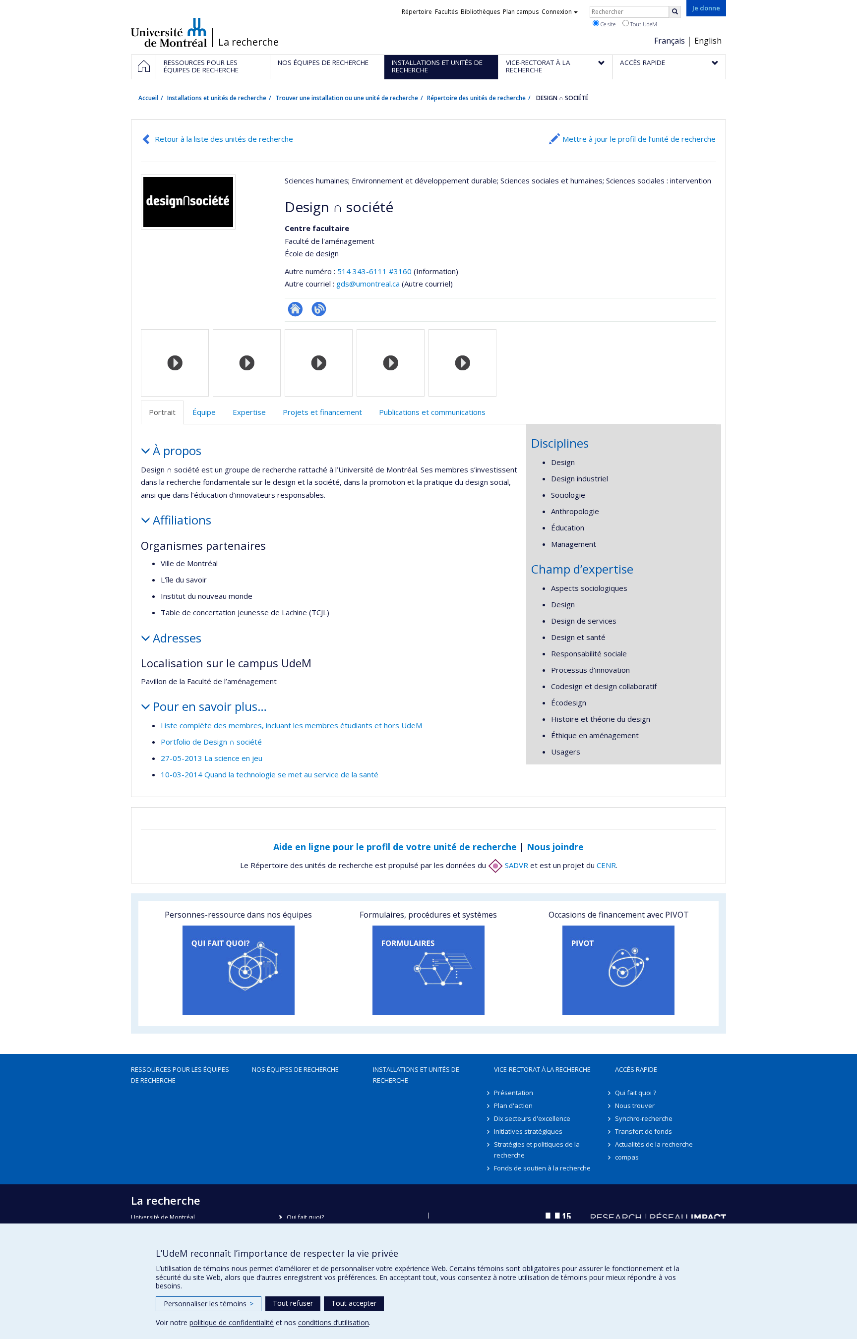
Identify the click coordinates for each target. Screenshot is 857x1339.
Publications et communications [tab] (432, 412)
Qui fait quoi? (305, 1217)
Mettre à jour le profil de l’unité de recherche (639, 139)
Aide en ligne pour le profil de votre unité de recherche (395, 847)
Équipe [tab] (204, 412)
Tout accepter (353, 1303)
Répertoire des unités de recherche (476, 98)
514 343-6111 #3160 (374, 271)
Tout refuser (293, 1303)
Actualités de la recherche (654, 1144)
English (708, 40)
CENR (606, 865)
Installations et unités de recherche (216, 98)
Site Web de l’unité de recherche (295, 309)
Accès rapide (636, 1069)
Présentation (513, 1092)
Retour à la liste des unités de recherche (224, 139)
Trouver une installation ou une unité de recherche (346, 98)
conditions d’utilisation (333, 1322)
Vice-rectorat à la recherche (542, 1069)
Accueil (148, 98)
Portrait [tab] (162, 412)
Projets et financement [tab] (322, 412)
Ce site (607, 24)
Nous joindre (555, 847)
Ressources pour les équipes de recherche (180, 1075)
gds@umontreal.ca (368, 284)
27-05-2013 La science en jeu (211, 758)
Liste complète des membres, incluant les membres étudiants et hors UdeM (291, 725)
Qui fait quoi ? (635, 1092)
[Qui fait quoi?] (238, 970)
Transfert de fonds (643, 1131)
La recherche (248, 42)
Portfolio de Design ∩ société (211, 742)
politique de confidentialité (231, 1322)
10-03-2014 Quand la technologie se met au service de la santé (269, 774)
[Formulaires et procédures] (428, 970)
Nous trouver (635, 1105)
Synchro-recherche (644, 1118)
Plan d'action (513, 1105)
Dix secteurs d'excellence (532, 1118)
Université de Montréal (169, 32)
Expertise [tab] (249, 412)
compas (627, 1157)
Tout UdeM (643, 24)
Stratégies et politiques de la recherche (537, 1150)
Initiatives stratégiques (528, 1131)
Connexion (557, 11)
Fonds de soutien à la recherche (542, 1168)
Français (669, 40)
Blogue (318, 309)
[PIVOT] (619, 970)
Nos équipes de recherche (295, 1069)
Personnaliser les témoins (208, 1303)
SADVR (515, 865)
